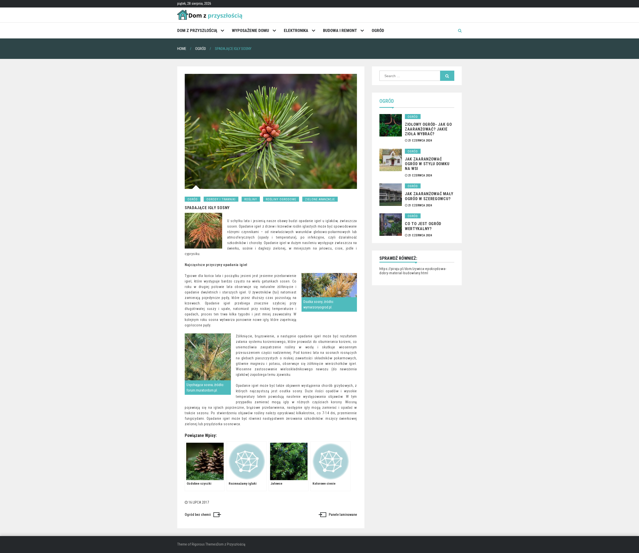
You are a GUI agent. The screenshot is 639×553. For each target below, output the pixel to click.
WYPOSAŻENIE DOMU (250, 30)
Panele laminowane (343, 515)
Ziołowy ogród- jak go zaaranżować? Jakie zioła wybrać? (428, 129)
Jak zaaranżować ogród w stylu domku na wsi (427, 164)
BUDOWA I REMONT (340, 30)
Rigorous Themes (204, 544)
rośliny (250, 199)
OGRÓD (378, 30)
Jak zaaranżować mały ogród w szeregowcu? (429, 196)
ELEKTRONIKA (296, 30)
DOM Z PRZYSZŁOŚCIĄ (197, 30)
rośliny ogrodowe (281, 199)
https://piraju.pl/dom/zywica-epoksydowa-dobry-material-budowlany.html (413, 271)
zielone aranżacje (320, 199)
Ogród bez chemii (198, 515)
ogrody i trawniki (221, 199)
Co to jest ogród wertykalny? (423, 226)
